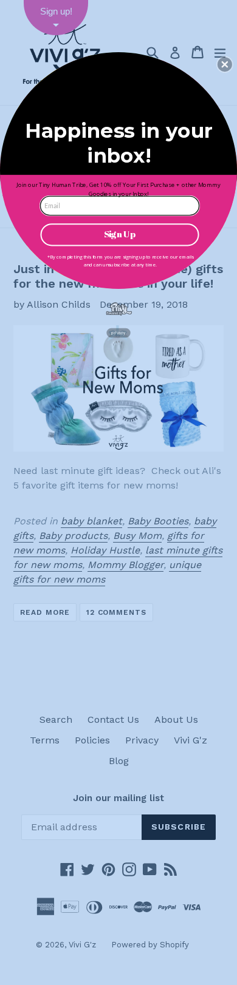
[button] (225, 64)
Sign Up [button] (120, 234)
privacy (118, 332)
